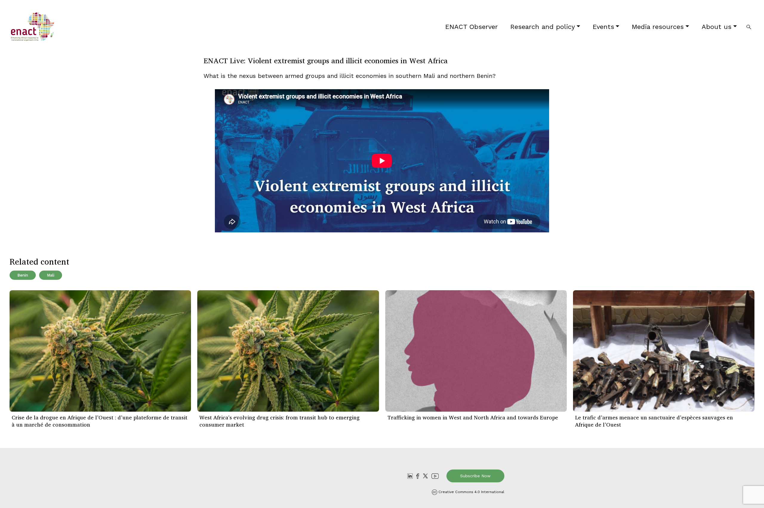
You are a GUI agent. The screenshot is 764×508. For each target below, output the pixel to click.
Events (603, 26)
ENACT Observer (471, 26)
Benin (22, 275)
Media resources (658, 26)
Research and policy (542, 26)
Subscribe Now (475, 475)
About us (716, 26)
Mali (50, 275)
